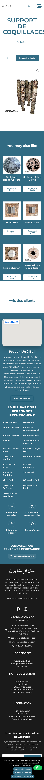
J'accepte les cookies (22, 769)
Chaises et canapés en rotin (31, 429)
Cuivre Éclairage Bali (31, 449)
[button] (37, 70)
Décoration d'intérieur (22, 689)
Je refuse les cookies (22, 773)
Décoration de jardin (30, 486)
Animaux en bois (10, 435)
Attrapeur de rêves (8, 465)
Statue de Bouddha (7, 473)
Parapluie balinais (32, 456)
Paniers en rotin (31, 435)
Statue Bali (28, 472)
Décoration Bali (31, 480)
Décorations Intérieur (8, 457)
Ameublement (9, 422)
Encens (6, 440)
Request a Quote (27, 58)
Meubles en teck (10, 427)
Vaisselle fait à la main (10, 449)
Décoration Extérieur (8, 486)
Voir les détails (22, 398)
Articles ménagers (28, 465)
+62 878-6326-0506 (23, 556)
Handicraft (28, 422)
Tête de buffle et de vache (31, 442)
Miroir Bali (7, 480)
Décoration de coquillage (9, 494)
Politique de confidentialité (22, 776)
